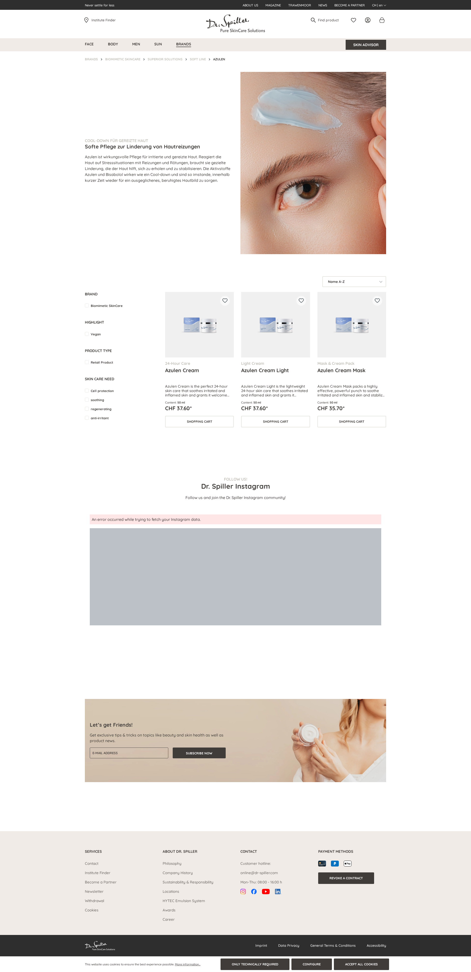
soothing (97, 400)
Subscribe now (199, 753)
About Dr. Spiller (180, 851)
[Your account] (369, 20)
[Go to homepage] (235, 23)
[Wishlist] (355, 20)
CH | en (378, 5)
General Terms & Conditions (333, 945)
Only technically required (255, 964)
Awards (169, 910)
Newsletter (94, 891)
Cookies (91, 910)
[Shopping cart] (381, 20)
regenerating (101, 409)
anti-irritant (100, 418)
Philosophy (172, 863)
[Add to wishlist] (225, 301)
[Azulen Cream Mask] (352, 324)
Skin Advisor (366, 44)
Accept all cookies (361, 964)
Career (169, 919)
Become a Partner (349, 5)
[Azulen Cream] (199, 324)
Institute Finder (104, 20)
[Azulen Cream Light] (275, 324)
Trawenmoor (299, 5)
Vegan (96, 334)
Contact (91, 863)
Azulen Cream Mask (341, 370)
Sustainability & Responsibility (188, 882)
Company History (178, 872)
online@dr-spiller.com (259, 872)
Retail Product (102, 362)
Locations (171, 891)
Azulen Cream (182, 370)
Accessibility (376, 945)
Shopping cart (199, 421)
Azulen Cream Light (265, 370)
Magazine (273, 5)
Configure (312, 964)
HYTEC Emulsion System (184, 900)
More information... (187, 964)
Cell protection (102, 391)
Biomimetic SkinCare (107, 306)
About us (250, 5)
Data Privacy (288, 945)
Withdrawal (94, 900)
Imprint (261, 945)
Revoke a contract (346, 878)
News (322, 5)
